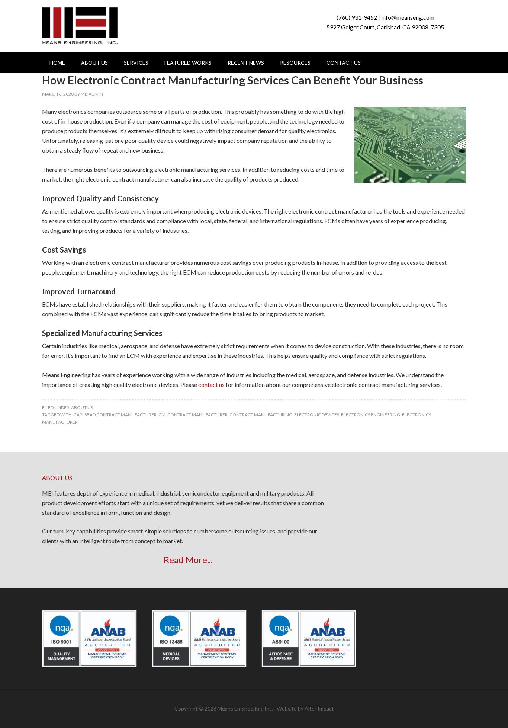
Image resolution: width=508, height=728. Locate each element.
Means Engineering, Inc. (80, 26)
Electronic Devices (316, 414)
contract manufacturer (197, 414)
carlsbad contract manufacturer (115, 414)
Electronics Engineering (370, 414)
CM (161, 414)
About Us (82, 407)
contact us (211, 384)
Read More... (188, 559)
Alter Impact (319, 708)
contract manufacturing (260, 414)
